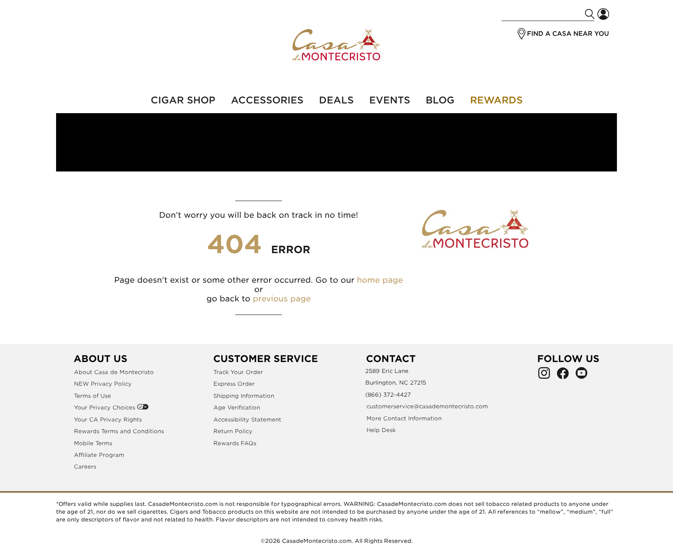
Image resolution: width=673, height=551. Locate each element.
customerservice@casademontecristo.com (427, 406)
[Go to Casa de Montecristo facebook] (563, 375)
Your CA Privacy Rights (108, 419)
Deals (336, 100)
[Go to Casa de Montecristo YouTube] (581, 375)
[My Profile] (603, 14)
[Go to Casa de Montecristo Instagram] (544, 375)
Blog (440, 100)
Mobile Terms (93, 443)
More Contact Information (404, 418)
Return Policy (232, 431)
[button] (521, 34)
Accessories (267, 100)
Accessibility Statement (247, 419)
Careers (85, 467)
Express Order (234, 384)
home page (380, 280)
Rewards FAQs (234, 443)
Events (389, 100)
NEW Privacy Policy (103, 384)
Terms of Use (92, 396)
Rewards (496, 100)
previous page (282, 298)
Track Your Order (238, 372)
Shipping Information (243, 396)
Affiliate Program (99, 455)
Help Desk (381, 430)
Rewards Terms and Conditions (119, 431)
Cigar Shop (183, 100)
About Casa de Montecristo (114, 372)
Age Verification (236, 407)
